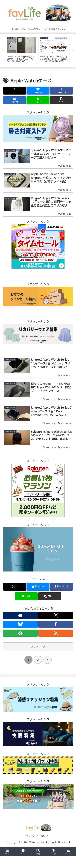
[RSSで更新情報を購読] (55, 633)
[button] (61, 100)
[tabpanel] (21, 50)
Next (73, 50)
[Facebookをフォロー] (55, 624)
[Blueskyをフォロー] (20, 624)
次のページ (38, 647)
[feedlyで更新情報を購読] (20, 633)
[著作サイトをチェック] (20, 615)
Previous (2, 50)
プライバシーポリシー (38, 836)
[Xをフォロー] (55, 615)
